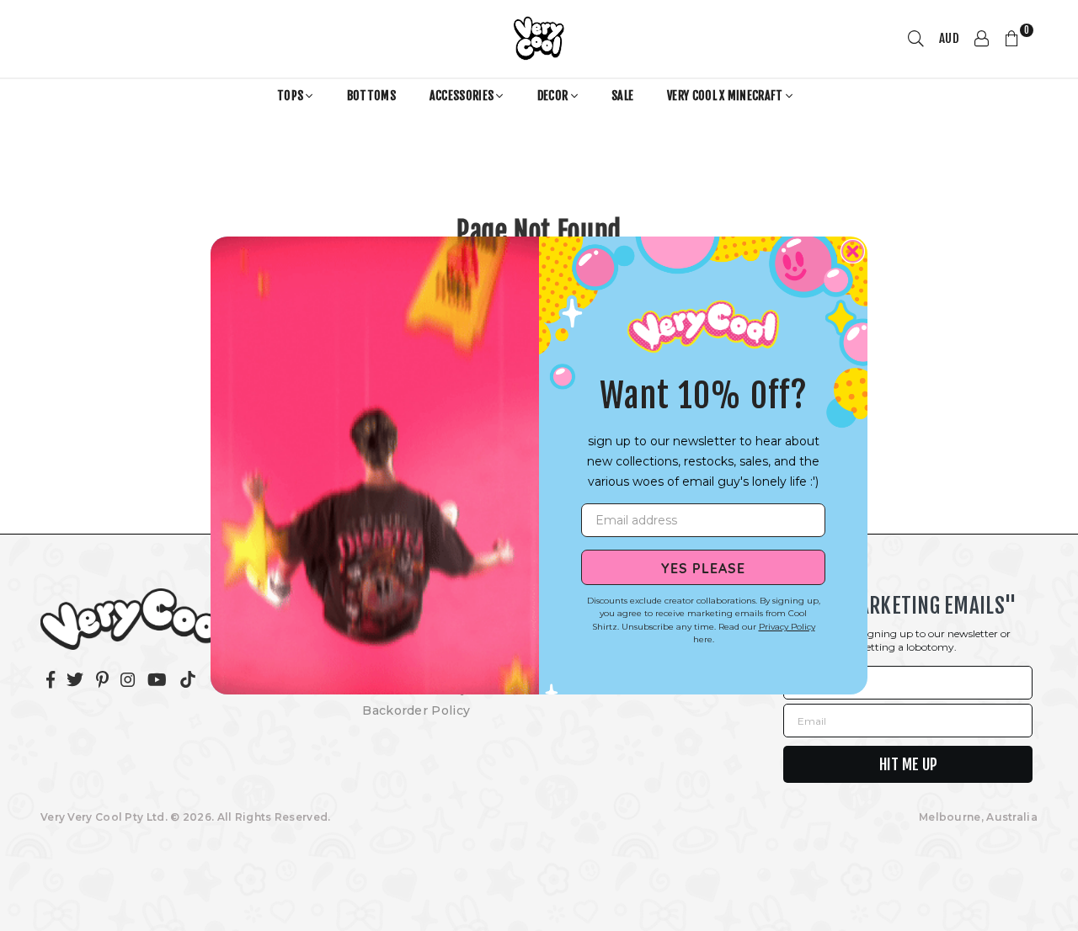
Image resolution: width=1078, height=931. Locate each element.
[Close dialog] (852, 251)
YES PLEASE (703, 567)
